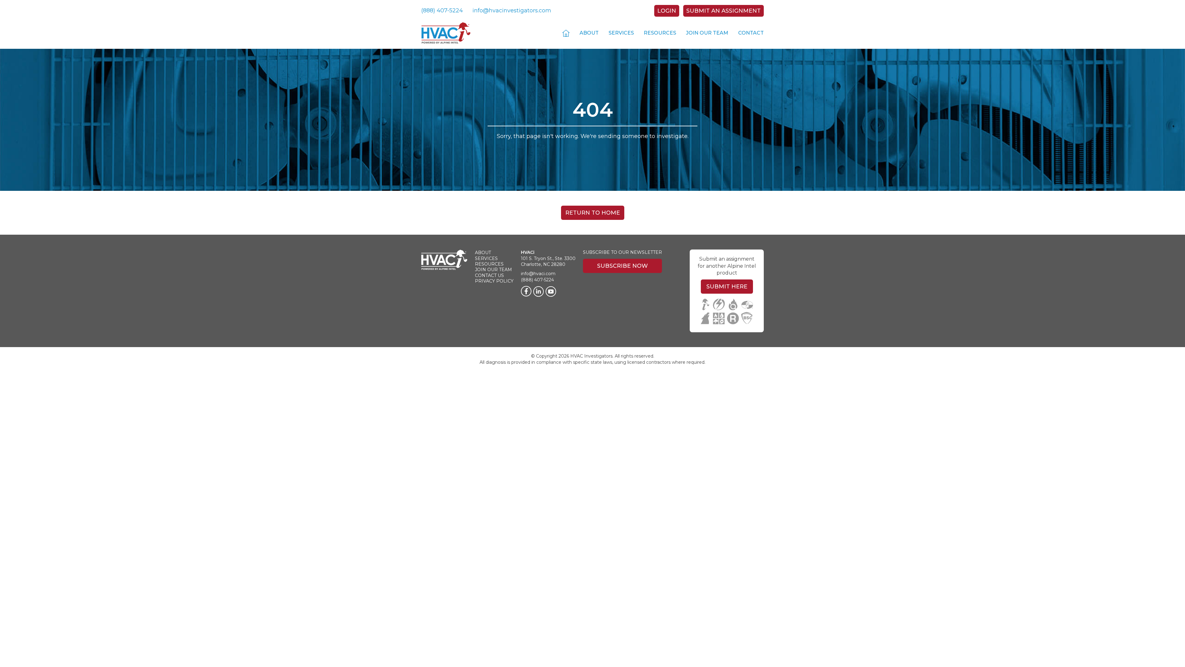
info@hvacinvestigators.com (511, 10)
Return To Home (592, 212)
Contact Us (489, 275)
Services (621, 33)
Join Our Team (707, 33)
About (589, 33)
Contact (751, 33)
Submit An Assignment (723, 10)
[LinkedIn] (538, 291)
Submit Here (726, 286)
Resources (660, 33)
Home (566, 33)
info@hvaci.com (538, 273)
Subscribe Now (622, 265)
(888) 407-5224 (442, 10)
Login (666, 10)
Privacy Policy (494, 281)
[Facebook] (526, 291)
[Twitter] (551, 291)
